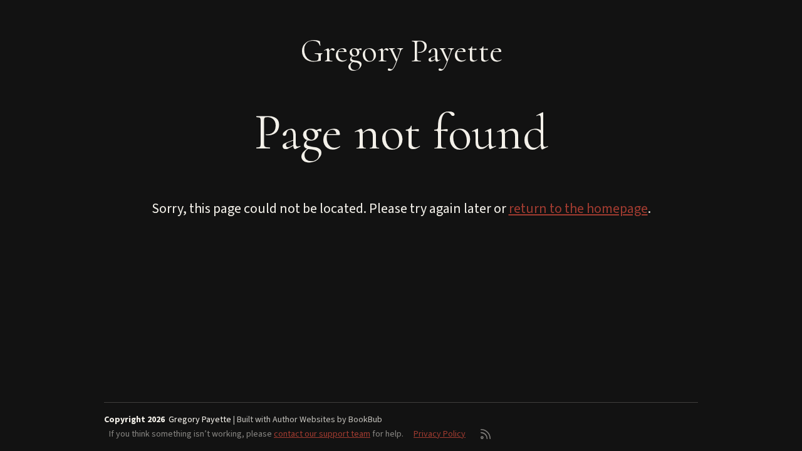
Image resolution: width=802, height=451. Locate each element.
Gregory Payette (401, 51)
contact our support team (322, 434)
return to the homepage (578, 209)
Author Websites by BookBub (327, 419)
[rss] (486, 434)
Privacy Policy (440, 434)
